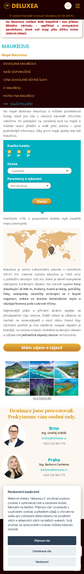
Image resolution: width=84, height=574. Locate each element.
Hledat (41, 201)
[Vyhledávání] (68, 5)
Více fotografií (42, 398)
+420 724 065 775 (54, 475)
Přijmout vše (42, 540)
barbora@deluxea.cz (54, 470)
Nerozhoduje (18, 186)
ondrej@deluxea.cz (54, 438)
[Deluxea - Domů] (21, 6)
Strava (12, 163)
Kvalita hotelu (18, 145)
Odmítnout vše (42, 551)
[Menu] (77, 6)
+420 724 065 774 (54, 443)
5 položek (18, 171)
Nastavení (42, 561)
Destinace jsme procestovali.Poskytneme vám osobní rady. (42, 413)
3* (9, 155)
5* (28, 155)
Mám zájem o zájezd (41, 347)
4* (18, 155)
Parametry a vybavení (24, 178)
